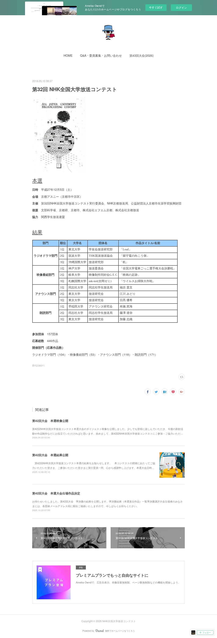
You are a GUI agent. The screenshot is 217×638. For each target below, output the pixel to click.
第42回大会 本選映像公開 (50, 420)
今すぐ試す (156, 7)
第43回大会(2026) (141, 55)
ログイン (181, 7)
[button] (68, 55)
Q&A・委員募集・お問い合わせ (101, 55)
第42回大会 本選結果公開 (50, 455)
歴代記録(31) (38, 365)
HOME (68, 55)
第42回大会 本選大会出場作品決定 (56, 493)
